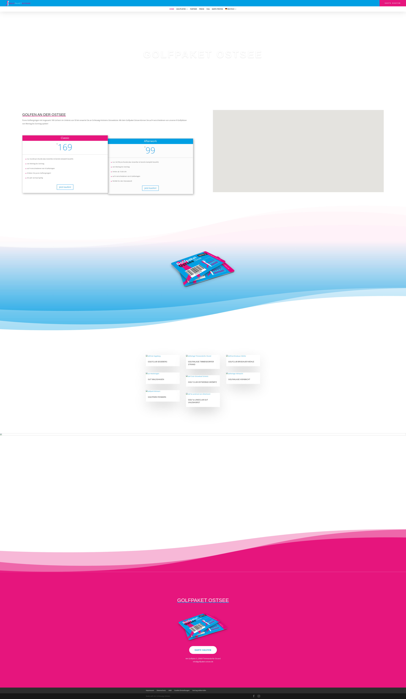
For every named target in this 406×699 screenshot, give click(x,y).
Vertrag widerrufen (199, 690)
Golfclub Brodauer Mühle (241, 362)
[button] (296, 163)
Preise (201, 9)
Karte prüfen (217, 9)
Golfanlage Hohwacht (239, 379)
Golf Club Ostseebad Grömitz (202, 382)
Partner (193, 9)
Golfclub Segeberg (157, 362)
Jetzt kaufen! (65, 187)
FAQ (208, 9)
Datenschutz (161, 690)
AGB (170, 690)
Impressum (150, 690)
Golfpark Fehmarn (157, 397)
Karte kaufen (393, 3)
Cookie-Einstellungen (182, 690)
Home (171, 9)
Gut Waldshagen (156, 379)
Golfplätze (181, 9)
